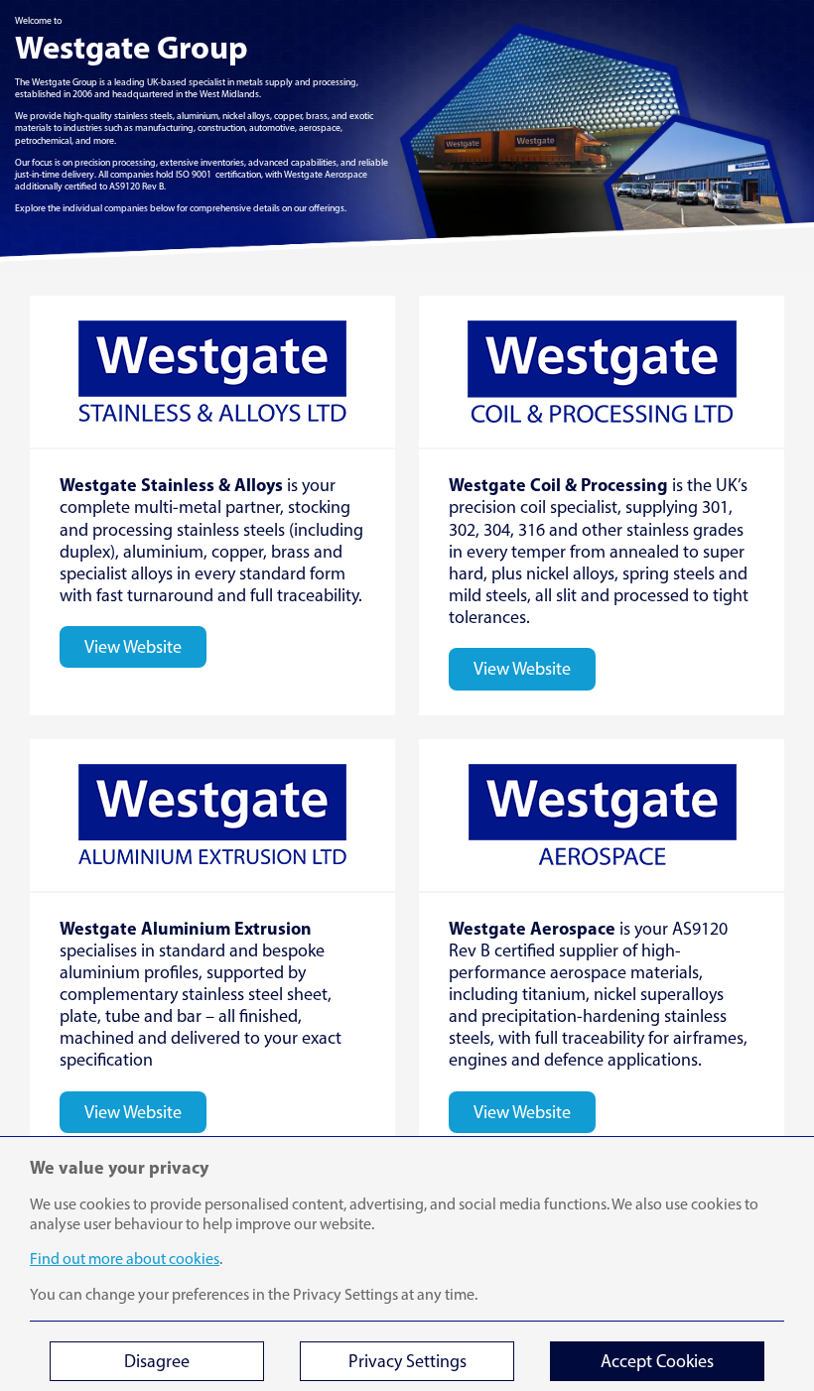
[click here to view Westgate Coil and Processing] (601, 505)
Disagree (157, 1361)
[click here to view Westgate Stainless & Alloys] (212, 505)
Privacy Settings (407, 1361)
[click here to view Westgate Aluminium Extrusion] (212, 948)
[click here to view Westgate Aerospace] (601, 948)
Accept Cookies (657, 1361)
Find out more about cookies (124, 1258)
